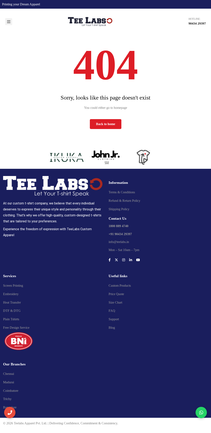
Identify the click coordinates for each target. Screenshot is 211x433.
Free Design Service (16, 327)
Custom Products (120, 285)
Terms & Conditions (122, 192)
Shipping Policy (119, 209)
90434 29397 (197, 23)
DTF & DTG (12, 310)
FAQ (112, 310)
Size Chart (115, 302)
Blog (112, 327)
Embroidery (11, 294)
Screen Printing (13, 285)
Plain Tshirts (11, 319)
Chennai (8, 374)
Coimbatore (10, 390)
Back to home (105, 124)
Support (114, 319)
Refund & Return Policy (124, 200)
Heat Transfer (12, 302)
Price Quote (116, 294)
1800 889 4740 (118, 226)
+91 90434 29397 (120, 234)
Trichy (7, 399)
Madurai (8, 382)
